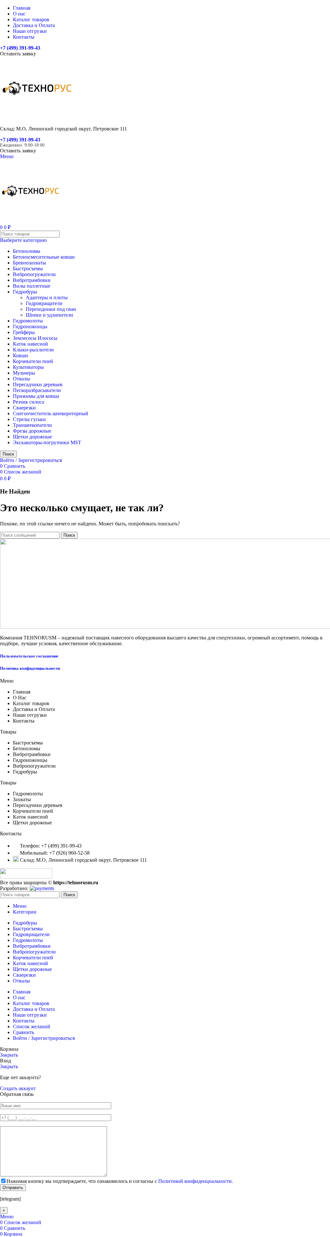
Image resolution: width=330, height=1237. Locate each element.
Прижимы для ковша (36, 396)
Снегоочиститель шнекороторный (50, 413)
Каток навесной (30, 344)
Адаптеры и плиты (47, 297)
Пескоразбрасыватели (37, 390)
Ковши (20, 355)
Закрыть (9, 1055)
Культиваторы (28, 367)
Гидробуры (25, 291)
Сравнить (23, 1032)
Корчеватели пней (33, 361)
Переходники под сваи (51, 309)
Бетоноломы (26, 251)
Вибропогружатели (34, 274)
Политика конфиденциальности (30, 668)
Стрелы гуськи (29, 419)
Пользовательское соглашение (29, 656)
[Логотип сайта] (37, 117)
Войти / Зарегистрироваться (44, 1038)
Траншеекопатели (32, 425)
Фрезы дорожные (32, 431)
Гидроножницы (30, 326)
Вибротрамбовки (32, 280)
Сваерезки (24, 407)
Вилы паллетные (31, 286)
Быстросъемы (28, 268)
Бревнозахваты (29, 262)
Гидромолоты (28, 320)
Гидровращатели (44, 303)
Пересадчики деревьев (38, 384)
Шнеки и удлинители (49, 315)
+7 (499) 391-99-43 (20, 48)
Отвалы (21, 378)
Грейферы (24, 332)
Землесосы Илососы (35, 338)
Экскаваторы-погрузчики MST (47, 442)
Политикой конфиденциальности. (195, 1181)
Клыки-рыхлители (33, 349)
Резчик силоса (28, 402)
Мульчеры (24, 373)
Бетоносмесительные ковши (44, 257)
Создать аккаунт (18, 1088)
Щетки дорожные (32, 436)
